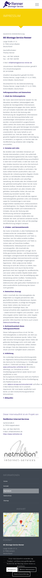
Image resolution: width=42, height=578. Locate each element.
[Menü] (36, 4)
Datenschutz (7, 496)
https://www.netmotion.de (12, 434)
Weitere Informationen (27, 569)
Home (5, 481)
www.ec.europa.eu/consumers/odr (20, 384)
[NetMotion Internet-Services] (21, 450)
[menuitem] (36, 4)
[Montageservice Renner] (17, 4)
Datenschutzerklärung (11, 322)
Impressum (7, 491)
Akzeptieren (12, 569)
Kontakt (6, 486)
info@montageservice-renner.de (20, 63)
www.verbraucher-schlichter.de (14, 367)
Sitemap (6, 501)
